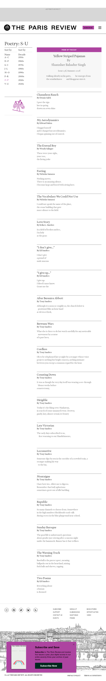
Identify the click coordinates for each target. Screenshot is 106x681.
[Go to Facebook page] (14, 610)
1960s (21, 60)
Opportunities (93, 612)
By (68, 60)
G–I (6, 64)
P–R (6, 76)
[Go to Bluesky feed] (28, 610)
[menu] (100, 28)
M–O (7, 72)
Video (89, 615)
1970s (21, 64)
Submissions (75, 612)
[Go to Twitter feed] (21, 610)
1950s (21, 57)
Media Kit (73, 609)
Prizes (72, 618)
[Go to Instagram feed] (7, 610)
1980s (21, 68)
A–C (7, 57)
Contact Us (57, 615)
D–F (7, 60)
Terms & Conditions (92, 675)
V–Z (7, 83)
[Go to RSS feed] (35, 610)
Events (56, 618)
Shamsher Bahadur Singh (68, 64)
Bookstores (92, 609)
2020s (21, 83)
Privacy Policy (73, 675)
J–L (6, 68)
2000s (21, 76)
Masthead (74, 615)
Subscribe (88, 27)
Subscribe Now (48, 665)
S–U (7, 79)
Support (56, 612)
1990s (21, 72)
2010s (21, 80)
